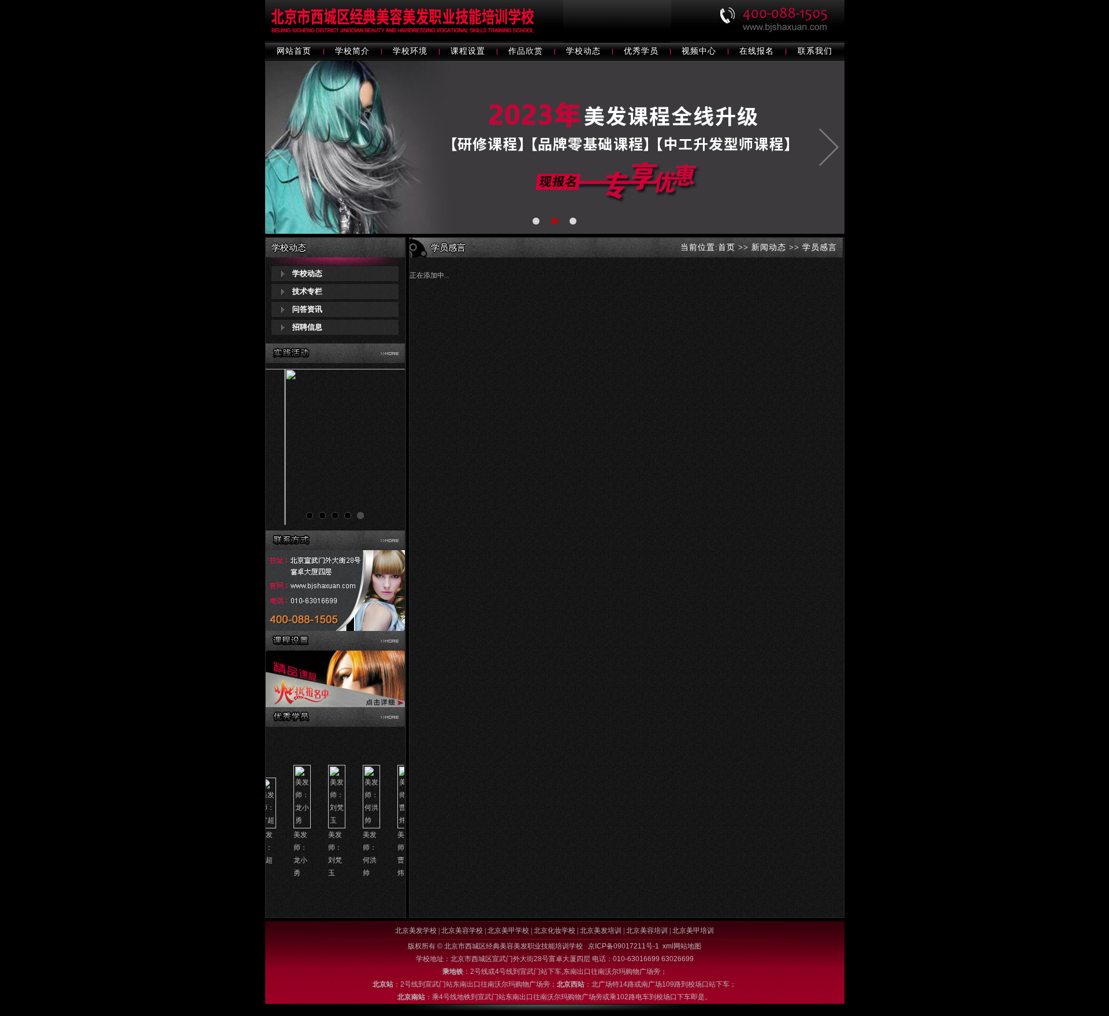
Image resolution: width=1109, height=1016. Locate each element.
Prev (280, 449)
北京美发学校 (416, 931)
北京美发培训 (601, 931)
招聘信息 (307, 327)
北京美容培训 (647, 931)
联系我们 (815, 51)
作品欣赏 (525, 51)
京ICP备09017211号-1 (623, 946)
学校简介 (352, 51)
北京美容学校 (462, 931)
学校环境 (410, 51)
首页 (726, 247)
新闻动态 (768, 247)
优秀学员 (641, 51)
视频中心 (699, 51)
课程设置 (468, 51)
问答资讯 (307, 309)
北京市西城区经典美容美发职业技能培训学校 (514, 946)
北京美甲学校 (508, 931)
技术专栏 (307, 291)
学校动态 (583, 51)
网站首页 (294, 51)
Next (390, 449)
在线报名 (756, 51)
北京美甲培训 (693, 931)
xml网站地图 (682, 946)
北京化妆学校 (554, 931)
